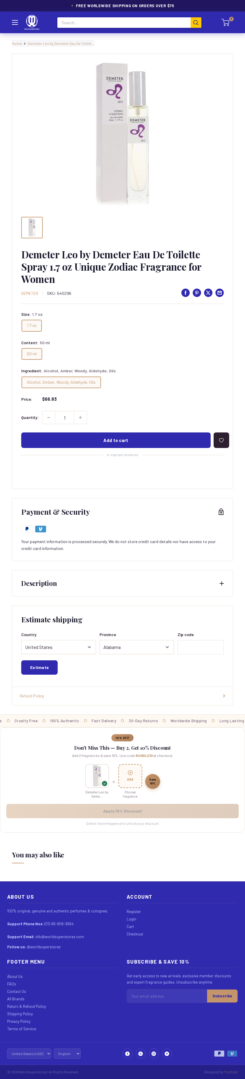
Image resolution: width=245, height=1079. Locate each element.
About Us (15, 976)
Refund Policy (32, 695)
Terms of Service (21, 1028)
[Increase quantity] (80, 417)
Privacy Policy (18, 1021)
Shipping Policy (20, 1013)
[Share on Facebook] (185, 293)
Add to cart (115, 440)
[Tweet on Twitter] (208, 293)
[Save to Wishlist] (221, 440)
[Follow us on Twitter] (141, 1053)
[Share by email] (219, 293)
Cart (130, 926)
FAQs (11, 984)
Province (107, 634)
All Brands (15, 998)
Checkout (135, 934)
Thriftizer (231, 1072)
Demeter (29, 293)
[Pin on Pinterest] (197, 293)
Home (17, 43)
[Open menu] (15, 22)
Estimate (39, 667)
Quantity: (30, 417)
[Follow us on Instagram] (154, 1053)
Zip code (185, 634)
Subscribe (222, 995)
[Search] (196, 22)
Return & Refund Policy (26, 1006)
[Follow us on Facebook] (127, 1053)
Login (131, 919)
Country (28, 634)
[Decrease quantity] (48, 417)
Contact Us (16, 991)
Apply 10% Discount (122, 810)
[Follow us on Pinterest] (167, 1053)
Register (134, 911)
